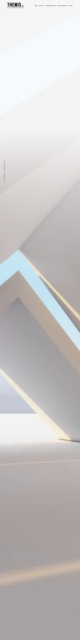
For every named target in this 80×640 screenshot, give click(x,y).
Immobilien (41, 5)
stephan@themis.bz (4, 165)
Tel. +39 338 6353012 (4, 177)
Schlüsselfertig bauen (50, 5)
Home (36, 5)
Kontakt (71, 5)
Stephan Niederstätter (62, 5)
